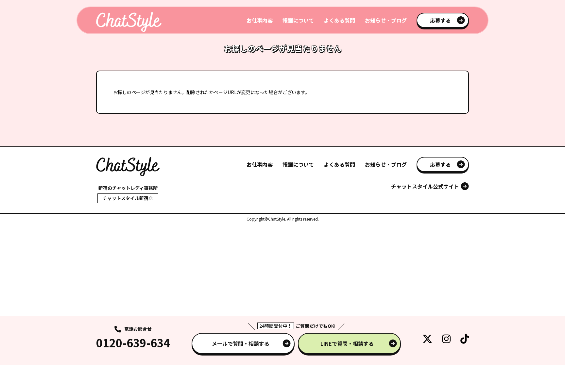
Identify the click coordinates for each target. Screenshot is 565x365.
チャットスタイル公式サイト (425, 186)
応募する (440, 20)
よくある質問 (339, 20)
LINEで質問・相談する (347, 343)
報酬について (298, 20)
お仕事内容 (260, 20)
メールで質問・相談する (240, 343)
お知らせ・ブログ (386, 20)
